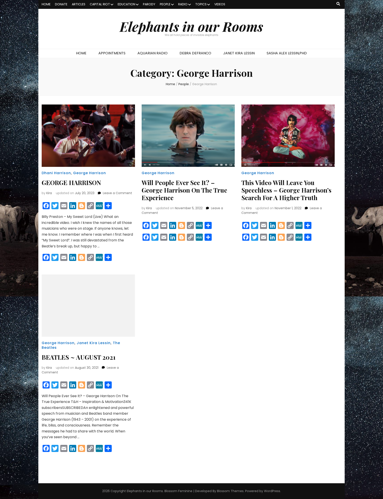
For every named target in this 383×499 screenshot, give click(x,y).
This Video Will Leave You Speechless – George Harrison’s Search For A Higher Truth (286, 190)
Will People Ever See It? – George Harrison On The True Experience (184, 190)
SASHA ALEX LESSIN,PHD (287, 53)
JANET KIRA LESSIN (239, 53)
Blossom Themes (230, 491)
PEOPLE (165, 4)
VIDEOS (219, 4)
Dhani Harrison (56, 173)
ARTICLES (78, 4)
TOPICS (201, 4)
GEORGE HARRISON (71, 182)
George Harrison (89, 173)
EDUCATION (126, 4)
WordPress (272, 491)
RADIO (183, 4)
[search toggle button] (338, 4)
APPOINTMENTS (111, 53)
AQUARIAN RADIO (152, 53)
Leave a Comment (117, 193)
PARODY (149, 4)
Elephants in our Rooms (191, 26)
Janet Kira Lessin (94, 342)
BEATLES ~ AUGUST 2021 (78, 357)
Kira (49, 193)
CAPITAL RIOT (100, 4)
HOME (46, 4)
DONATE (61, 4)
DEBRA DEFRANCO (195, 53)
